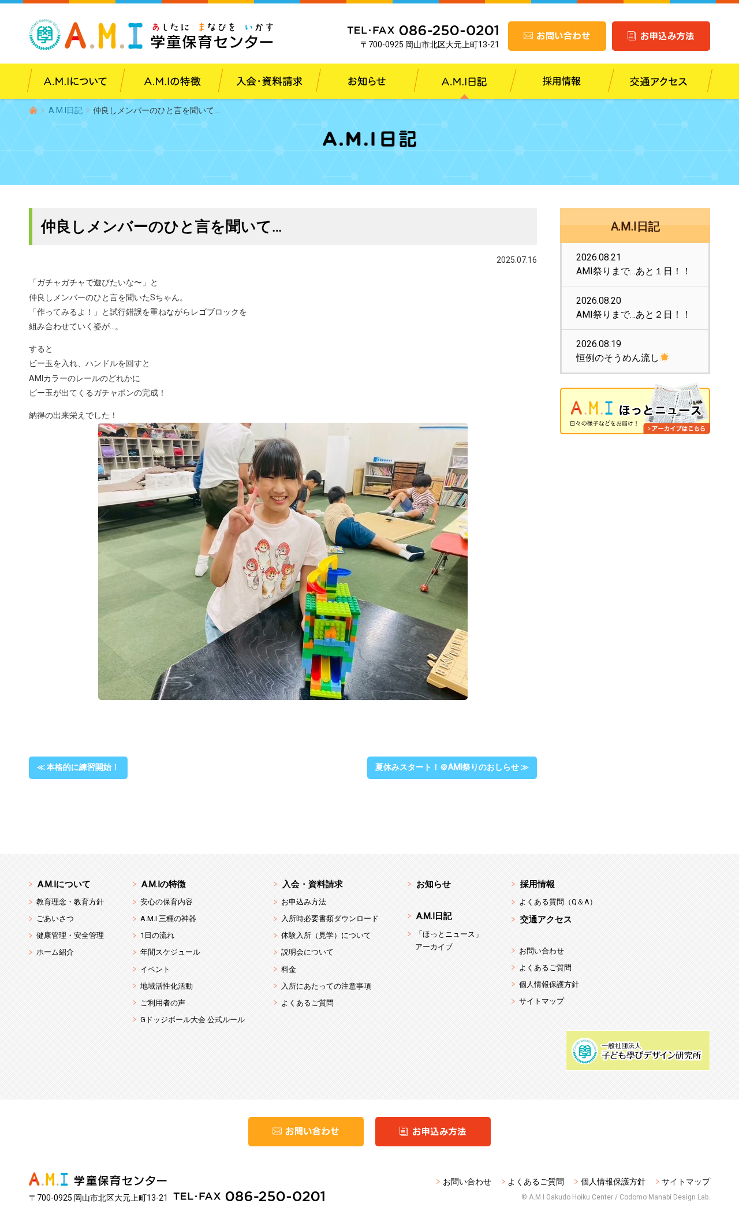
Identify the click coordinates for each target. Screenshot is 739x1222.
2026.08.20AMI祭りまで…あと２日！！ (633, 307)
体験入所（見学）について (326, 935)
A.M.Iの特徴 (163, 884)
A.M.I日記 (65, 110)
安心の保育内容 (166, 901)
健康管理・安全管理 (70, 935)
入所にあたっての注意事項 (326, 986)
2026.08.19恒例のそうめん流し (617, 350)
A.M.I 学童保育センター (151, 34)
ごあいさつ (55, 918)
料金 (288, 969)
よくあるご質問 (307, 1003)
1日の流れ (157, 935)
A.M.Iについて (64, 884)
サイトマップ (541, 1001)
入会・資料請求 (312, 884)
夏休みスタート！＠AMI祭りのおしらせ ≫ (452, 767)
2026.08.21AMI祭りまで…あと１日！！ (633, 264)
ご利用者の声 (162, 1003)
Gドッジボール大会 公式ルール (192, 1019)
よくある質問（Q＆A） (558, 901)
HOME (33, 110)
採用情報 (537, 884)
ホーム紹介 (55, 952)
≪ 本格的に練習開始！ (78, 767)
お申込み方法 (303, 901)
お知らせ (433, 884)
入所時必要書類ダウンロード (330, 918)
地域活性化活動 (166, 986)
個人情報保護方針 (549, 984)
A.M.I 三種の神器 (168, 918)
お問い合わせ (541, 951)
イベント (155, 969)
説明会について (307, 952)
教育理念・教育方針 (70, 901)
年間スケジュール (170, 952)
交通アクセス (546, 919)
